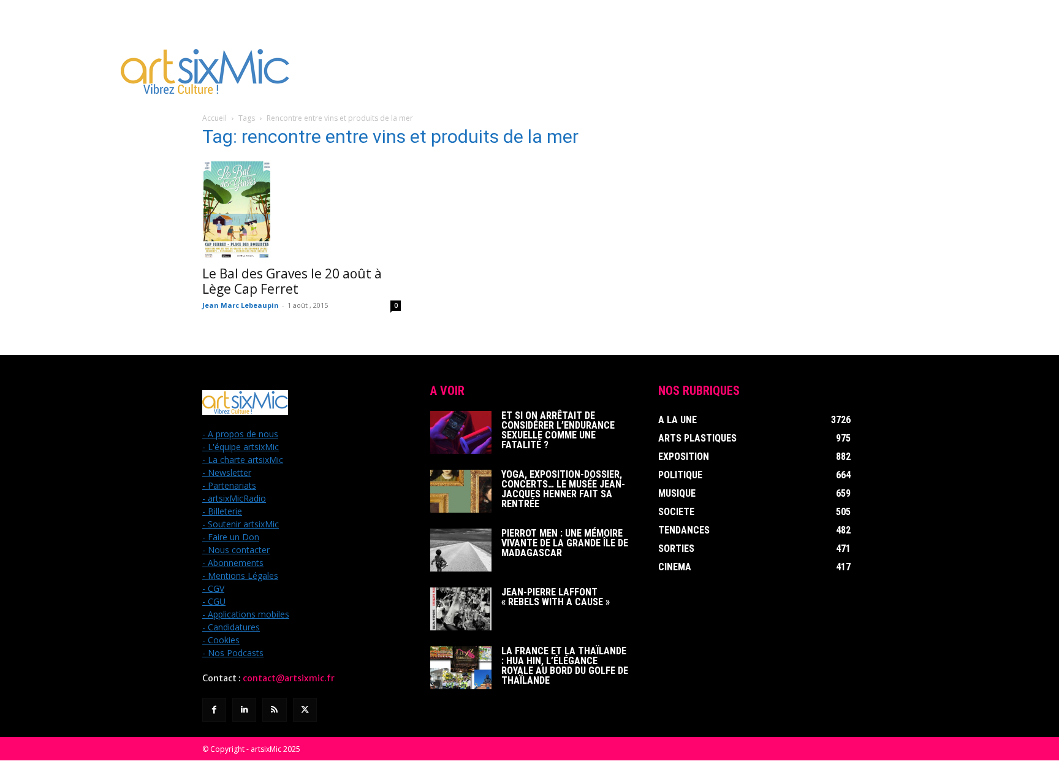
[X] (305, 710)
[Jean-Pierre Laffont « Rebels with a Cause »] (461, 608)
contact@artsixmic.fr (289, 678)
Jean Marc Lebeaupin (240, 305)
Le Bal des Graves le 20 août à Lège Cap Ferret (292, 281)
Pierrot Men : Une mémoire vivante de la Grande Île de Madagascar (564, 543)
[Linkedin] (244, 710)
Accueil (214, 118)
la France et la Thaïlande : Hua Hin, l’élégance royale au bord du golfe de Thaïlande (564, 665)
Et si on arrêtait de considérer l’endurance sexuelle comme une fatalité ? (558, 430)
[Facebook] (214, 710)
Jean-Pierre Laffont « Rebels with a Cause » (555, 597)
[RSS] (274, 710)
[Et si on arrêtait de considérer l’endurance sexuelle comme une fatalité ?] (461, 432)
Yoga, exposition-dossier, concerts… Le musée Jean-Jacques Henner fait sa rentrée (563, 489)
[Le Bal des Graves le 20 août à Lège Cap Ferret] (301, 209)
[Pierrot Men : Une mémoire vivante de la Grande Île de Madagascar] (461, 550)
